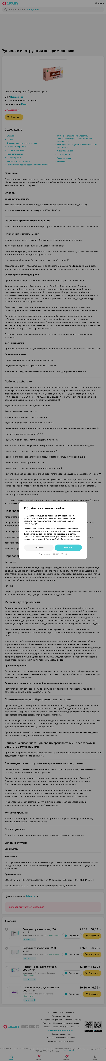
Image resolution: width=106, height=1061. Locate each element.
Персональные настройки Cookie (53, 554)
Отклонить (39, 547)
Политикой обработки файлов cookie (63, 539)
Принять (68, 547)
